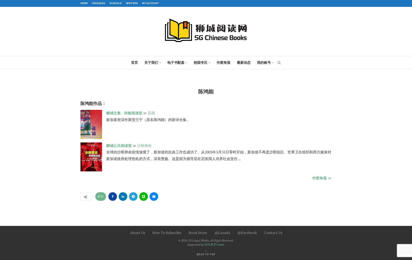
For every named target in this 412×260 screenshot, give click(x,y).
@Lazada (222, 232)
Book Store (198, 232)
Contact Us (273, 232)
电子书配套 (176, 62)
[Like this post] (101, 196)
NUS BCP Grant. (214, 244)
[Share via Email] (154, 196)
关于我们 (151, 62)
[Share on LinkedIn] (123, 196)
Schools (115, 3)
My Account (150, 3)
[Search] (279, 62)
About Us (137, 232)
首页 (134, 62)
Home (84, 3)
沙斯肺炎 (144, 145)
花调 (151, 112)
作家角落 (223, 62)
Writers (132, 3)
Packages (98, 3)
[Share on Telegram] (133, 196)
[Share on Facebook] (112, 196)
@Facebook (247, 232)
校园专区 (201, 62)
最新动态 (244, 62)
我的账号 (264, 62)
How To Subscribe (166, 232)
